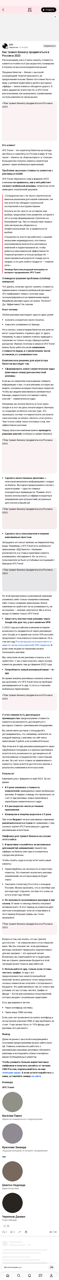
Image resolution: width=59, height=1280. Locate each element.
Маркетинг (13, 47)
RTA (11, 45)
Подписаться (49, 46)
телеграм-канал (11, 1072)
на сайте (36, 1076)
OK (51, 1267)
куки (20, 1267)
